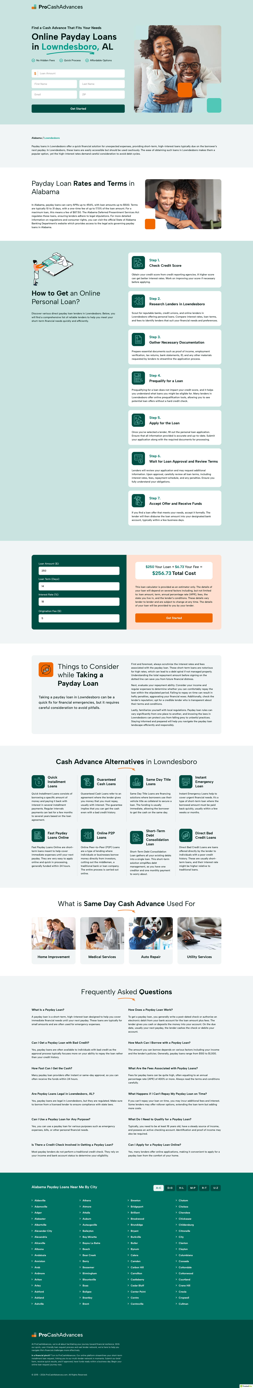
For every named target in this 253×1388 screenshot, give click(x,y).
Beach (86, 1249)
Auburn (87, 1218)
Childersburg (186, 1224)
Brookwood (137, 1218)
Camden (136, 1261)
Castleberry (137, 1279)
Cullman (183, 1303)
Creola (182, 1291)
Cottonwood (186, 1273)
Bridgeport (137, 1206)
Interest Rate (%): (49, 594)
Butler (134, 1243)
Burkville (136, 1236)
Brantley (87, 1297)
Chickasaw (185, 1218)
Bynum (135, 1249)
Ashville (39, 1303)
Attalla (86, 1212)
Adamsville (41, 1206)
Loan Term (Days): (49, 579)
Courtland (184, 1279)
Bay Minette (90, 1236)
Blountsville (89, 1279)
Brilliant (135, 1212)
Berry (86, 1261)
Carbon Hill (137, 1267)
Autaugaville (90, 1224)
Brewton (136, 1200)
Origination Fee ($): (50, 611)
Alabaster (40, 1218)
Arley (38, 1285)
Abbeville (40, 1200)
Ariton (38, 1279)
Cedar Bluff (137, 1285)
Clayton (183, 1249)
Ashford (39, 1291)
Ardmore (40, 1273)
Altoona (39, 1249)
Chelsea (183, 1206)
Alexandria (41, 1236)
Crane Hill (184, 1285)
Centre (135, 1297)
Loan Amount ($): (49, 563)
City (181, 1236)
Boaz (85, 1285)
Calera (134, 1255)
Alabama (37, 137)
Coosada (184, 1261)
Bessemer (88, 1267)
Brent (86, 1303)
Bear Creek (89, 1255)
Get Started (78, 108)
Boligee (87, 1291)
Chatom (183, 1200)
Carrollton (136, 1273)
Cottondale (185, 1267)
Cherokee (184, 1212)
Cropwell (184, 1297)
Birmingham (90, 1273)
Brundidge (137, 1224)
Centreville (137, 1303)
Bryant (134, 1230)
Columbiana (186, 1255)
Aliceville (40, 1243)
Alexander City (43, 1230)
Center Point (138, 1291)
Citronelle (184, 1230)
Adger (38, 1212)
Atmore (87, 1206)
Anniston (40, 1261)
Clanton (183, 1243)
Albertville (40, 1224)
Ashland (39, 1297)
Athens (87, 1200)
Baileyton (88, 1230)
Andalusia (40, 1255)
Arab (37, 1267)
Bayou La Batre (91, 1243)
